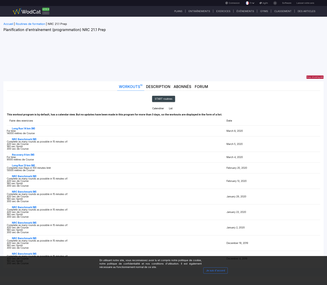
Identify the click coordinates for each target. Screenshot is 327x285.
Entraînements (199, 11)
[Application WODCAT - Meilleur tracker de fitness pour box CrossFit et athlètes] (32, 11)
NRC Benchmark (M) (24, 139)
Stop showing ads (315, 77)
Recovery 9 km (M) (23, 154)
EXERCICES (223, 11)
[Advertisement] (163, 57)
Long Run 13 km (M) (23, 165)
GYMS (264, 11)
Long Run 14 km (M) (23, 128)
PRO (46, 13)
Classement (283, 11)
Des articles (306, 11)
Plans (178, 11)
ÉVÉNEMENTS (245, 11)
